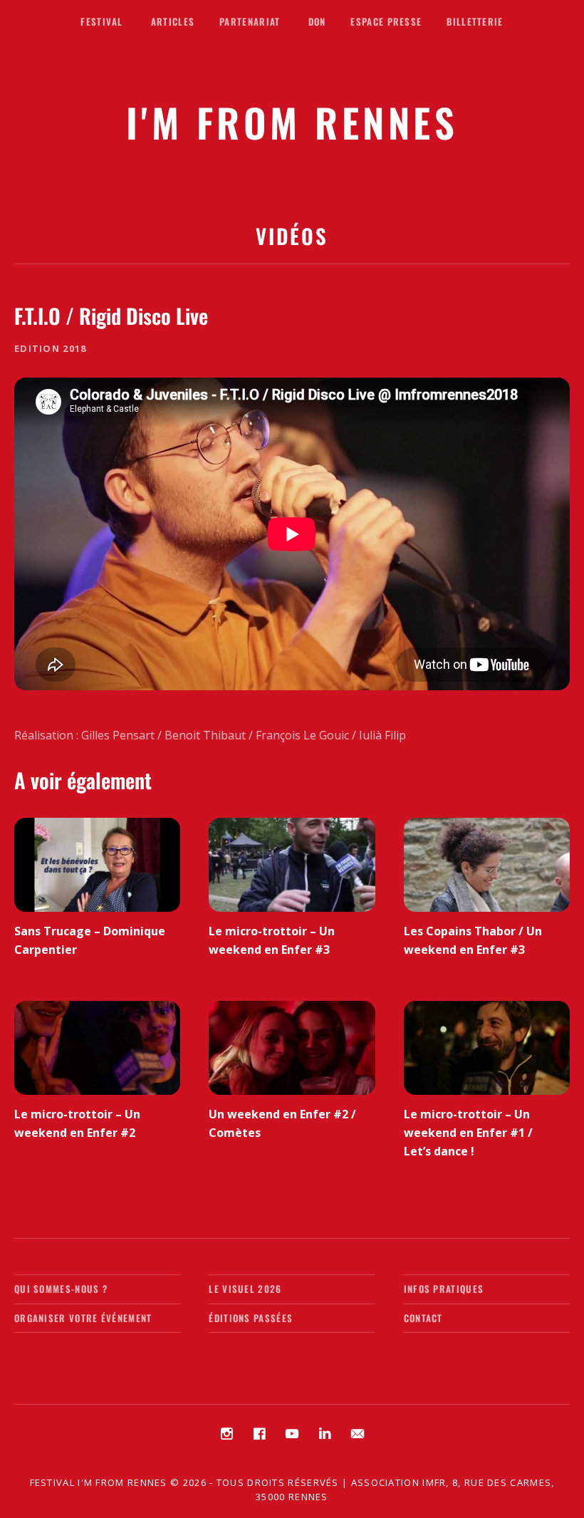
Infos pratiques (444, 1289)
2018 (74, 348)
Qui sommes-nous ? (61, 1289)
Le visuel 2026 (245, 1289)
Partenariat (249, 21)
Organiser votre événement (83, 1318)
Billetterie (475, 21)
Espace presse (386, 21)
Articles (172, 21)
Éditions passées (251, 1318)
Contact (423, 1318)
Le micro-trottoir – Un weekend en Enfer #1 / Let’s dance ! (468, 1132)
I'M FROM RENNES (292, 122)
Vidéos (292, 235)
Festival (101, 21)
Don (317, 21)
